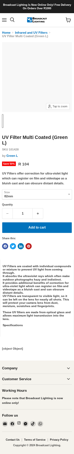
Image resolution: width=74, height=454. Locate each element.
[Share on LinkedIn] (21, 246)
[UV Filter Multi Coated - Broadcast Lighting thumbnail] (2, 121)
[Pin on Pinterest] (28, 246)
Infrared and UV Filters (31, 32)
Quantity (7, 204)
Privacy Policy (59, 439)
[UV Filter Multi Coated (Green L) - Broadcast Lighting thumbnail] (4, 121)
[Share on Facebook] (5, 246)
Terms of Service (34, 439)
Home (6, 32)
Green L (12, 155)
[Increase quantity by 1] (38, 213)
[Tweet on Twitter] (13, 246)
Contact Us (13, 439)
